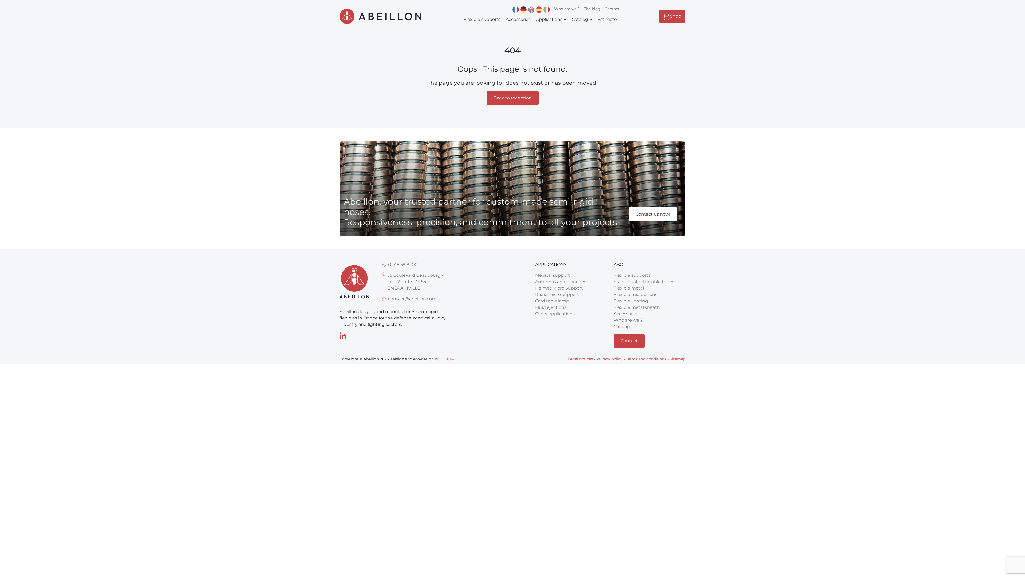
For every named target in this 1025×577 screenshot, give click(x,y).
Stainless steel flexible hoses (644, 281)
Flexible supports (632, 275)
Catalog (622, 326)
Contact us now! (653, 214)
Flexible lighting (631, 300)
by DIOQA (444, 359)
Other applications (555, 313)
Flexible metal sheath (637, 307)
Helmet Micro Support (559, 288)
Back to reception (513, 97)
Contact (612, 8)
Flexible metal (629, 288)
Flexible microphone (636, 294)
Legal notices (580, 359)
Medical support (552, 275)
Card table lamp (552, 300)
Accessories (626, 313)
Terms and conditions (646, 359)
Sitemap (677, 359)
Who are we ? (567, 8)
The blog (592, 8)
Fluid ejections (550, 307)
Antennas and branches (560, 281)
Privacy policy (609, 359)
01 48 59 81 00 (403, 264)
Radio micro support (557, 294)
